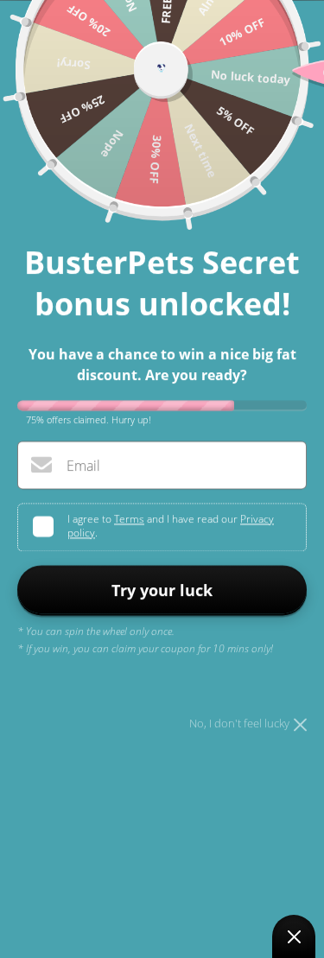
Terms (129, 518)
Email (83, 466)
